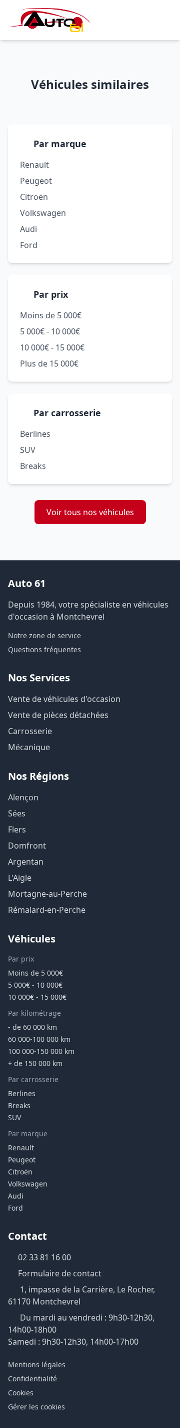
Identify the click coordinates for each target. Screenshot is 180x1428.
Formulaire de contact (60, 1273)
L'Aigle (20, 877)
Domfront (27, 845)
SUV (28, 449)
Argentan (26, 861)
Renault (34, 164)
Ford (29, 245)
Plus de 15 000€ (49, 363)
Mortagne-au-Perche (47, 893)
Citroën (34, 196)
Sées (17, 813)
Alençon (23, 797)
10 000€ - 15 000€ (52, 347)
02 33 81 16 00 (44, 1257)
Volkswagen (43, 212)
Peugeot (36, 180)
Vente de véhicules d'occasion (64, 698)
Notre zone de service (44, 635)
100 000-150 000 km (41, 1051)
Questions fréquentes (44, 649)
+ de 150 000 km (35, 1063)
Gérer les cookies (36, 1406)
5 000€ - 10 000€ (50, 331)
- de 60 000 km (32, 1027)
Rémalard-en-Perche (47, 909)
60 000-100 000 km (39, 1039)
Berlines (35, 433)
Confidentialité (32, 1378)
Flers (17, 829)
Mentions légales (37, 1364)
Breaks (33, 465)
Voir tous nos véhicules (90, 512)
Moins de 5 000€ (51, 315)
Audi (28, 228)
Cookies (21, 1392)
